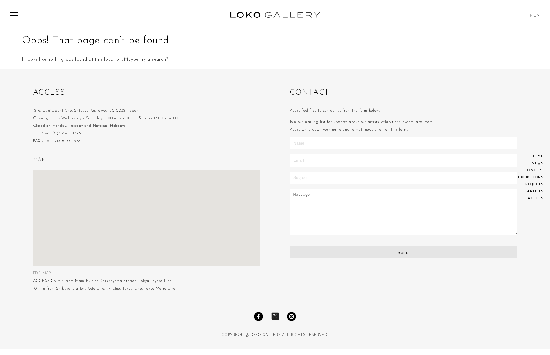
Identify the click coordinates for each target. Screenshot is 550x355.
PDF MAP (42, 273)
